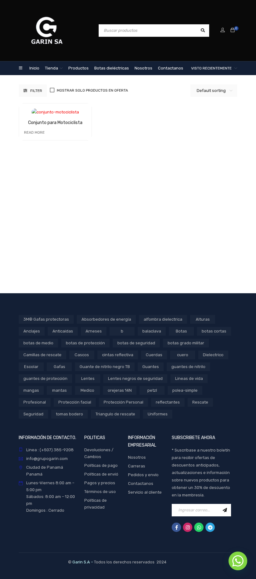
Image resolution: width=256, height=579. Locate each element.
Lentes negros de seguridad (135, 378)
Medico (87, 390)
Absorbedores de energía (106, 319)
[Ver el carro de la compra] (232, 30)
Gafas (59, 366)
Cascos (82, 354)
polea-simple (185, 390)
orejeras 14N (120, 390)
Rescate (200, 402)
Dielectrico (213, 354)
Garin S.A (81, 562)
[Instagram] (187, 527)
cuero (182, 354)
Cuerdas (154, 354)
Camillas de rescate (42, 354)
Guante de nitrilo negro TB (105, 366)
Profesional (34, 402)
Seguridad (33, 414)
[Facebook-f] (176, 527)
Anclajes (31, 331)
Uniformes (158, 414)
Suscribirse (225, 510)
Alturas (203, 319)
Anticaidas (62, 331)
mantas (59, 390)
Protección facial (74, 402)
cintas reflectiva (117, 354)
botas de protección (85, 343)
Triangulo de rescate (115, 414)
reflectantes (168, 402)
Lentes (88, 378)
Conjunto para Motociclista (55, 122)
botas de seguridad (136, 343)
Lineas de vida (189, 378)
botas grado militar (186, 343)
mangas (31, 390)
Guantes (150, 366)
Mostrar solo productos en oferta (92, 90)
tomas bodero (69, 414)
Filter (36, 91)
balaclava (151, 331)
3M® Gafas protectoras (46, 319)
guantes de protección (45, 378)
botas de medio (38, 343)
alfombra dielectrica (163, 319)
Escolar (31, 366)
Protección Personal (123, 402)
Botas (181, 331)
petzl (152, 390)
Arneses (94, 331)
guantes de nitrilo (188, 366)
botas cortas (214, 331)
